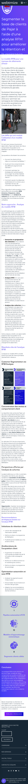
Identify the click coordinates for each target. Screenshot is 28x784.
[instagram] (11, 771)
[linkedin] (9, 771)
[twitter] (19, 771)
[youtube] (16, 771)
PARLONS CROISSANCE (14, 714)
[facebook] (13, 771)
